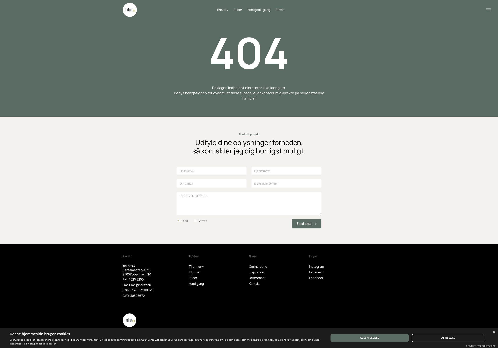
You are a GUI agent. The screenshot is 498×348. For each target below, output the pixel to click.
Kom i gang (196, 284)
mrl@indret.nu (141, 285)
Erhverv (222, 10)
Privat (280, 10)
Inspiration (256, 272)
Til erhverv (196, 266)
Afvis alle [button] (448, 337)
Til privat (195, 272)
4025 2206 (136, 279)
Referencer (257, 278)
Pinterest (316, 272)
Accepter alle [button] (369, 337)
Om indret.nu (258, 266)
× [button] (493, 332)
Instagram (316, 266)
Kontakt (254, 284)
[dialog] (249, 338)
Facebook (316, 278)
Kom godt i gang (259, 10)
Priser (238, 10)
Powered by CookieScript (480, 346)
